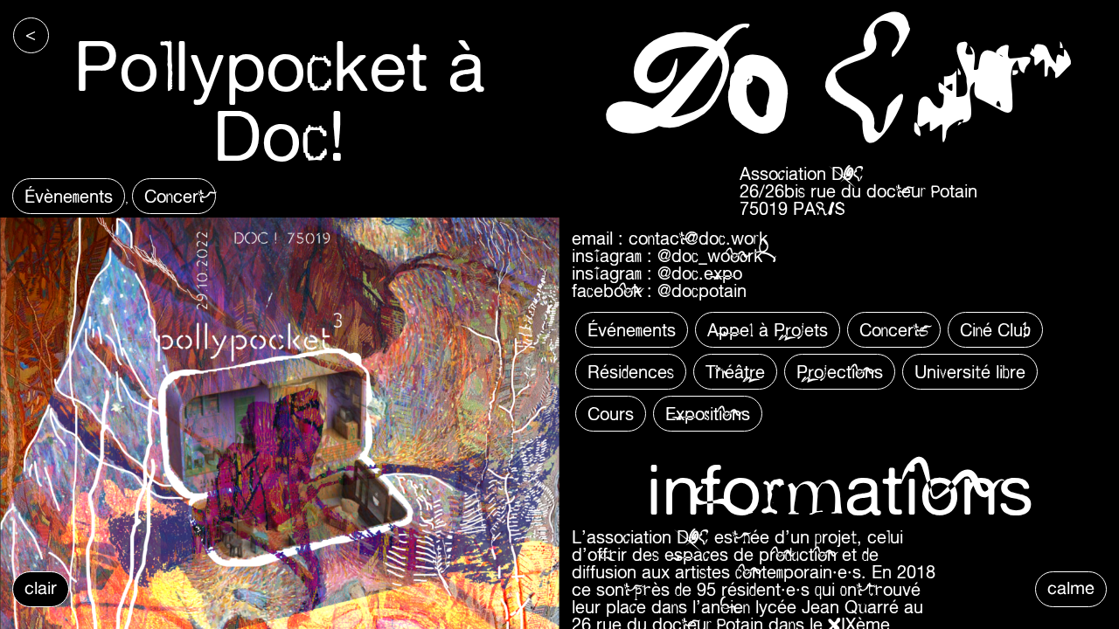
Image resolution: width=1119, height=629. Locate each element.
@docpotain (702, 290)
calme (1071, 587)
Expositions (707, 414)
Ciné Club (995, 330)
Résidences (630, 372)
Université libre (969, 372)
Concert (174, 196)
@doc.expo (699, 273)
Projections (839, 372)
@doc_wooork (709, 255)
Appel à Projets (767, 330)
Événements (631, 330)
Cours (610, 414)
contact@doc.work (698, 238)
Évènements (68, 196)
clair (40, 587)
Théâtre (735, 372)
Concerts (893, 330)
